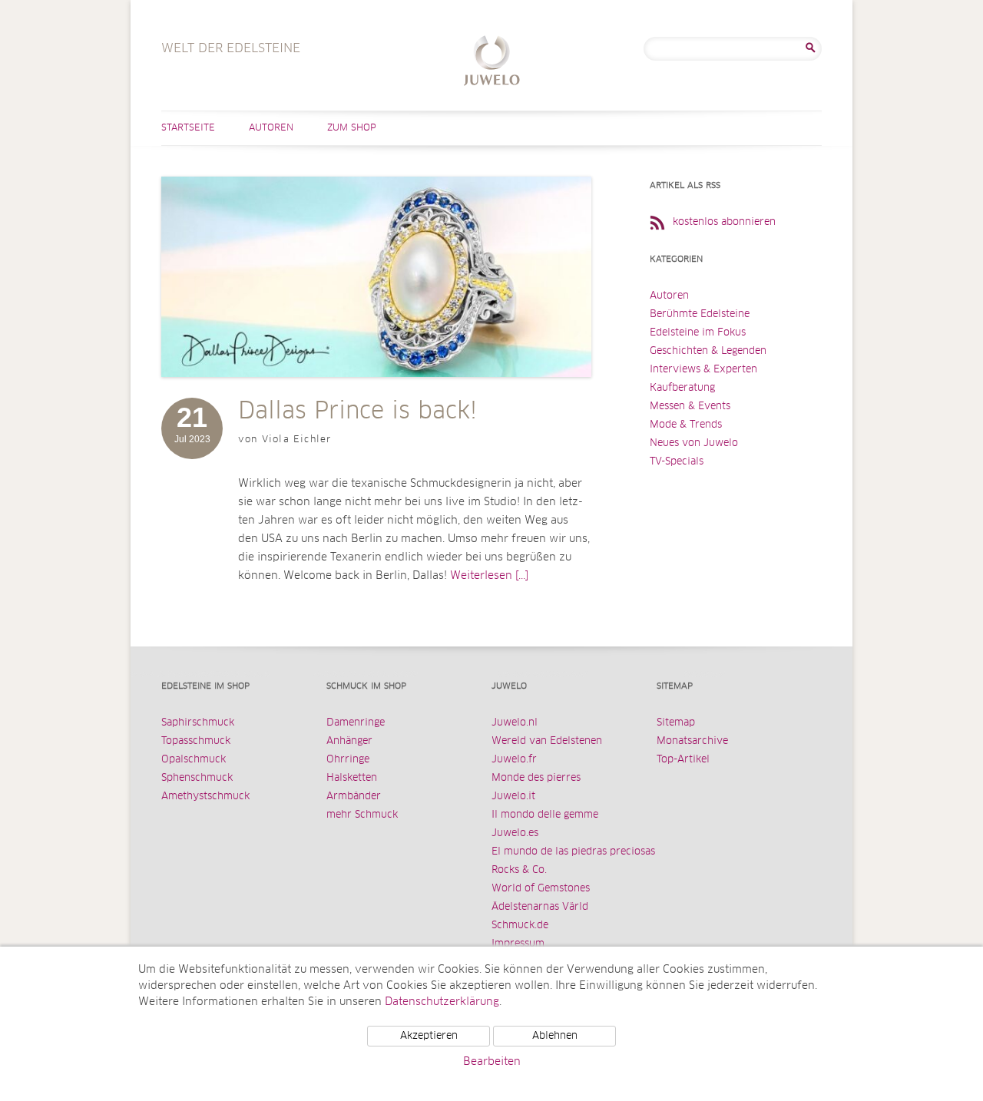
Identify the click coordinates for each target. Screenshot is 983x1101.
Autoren (271, 128)
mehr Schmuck (362, 815)
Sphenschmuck (197, 778)
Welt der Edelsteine (492, 62)
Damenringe (355, 723)
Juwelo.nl (515, 723)
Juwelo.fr (514, 760)
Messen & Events (690, 407)
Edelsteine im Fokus (698, 333)
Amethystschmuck (205, 797)
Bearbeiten (492, 1061)
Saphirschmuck (197, 723)
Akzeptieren (429, 1036)
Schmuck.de (520, 926)
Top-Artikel (683, 760)
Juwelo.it (513, 797)
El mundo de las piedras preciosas (573, 852)
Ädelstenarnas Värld (540, 907)
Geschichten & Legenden (708, 351)
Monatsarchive (692, 741)
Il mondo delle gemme (545, 815)
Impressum (518, 944)
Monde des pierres (536, 778)
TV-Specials (676, 462)
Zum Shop (351, 128)
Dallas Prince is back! (357, 411)
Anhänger (349, 741)
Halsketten (351, 778)
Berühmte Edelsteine (700, 314)
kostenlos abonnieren (724, 222)
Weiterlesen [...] (489, 575)
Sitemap (676, 723)
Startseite (188, 128)
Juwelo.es (515, 833)
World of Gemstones (541, 889)
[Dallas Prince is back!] (376, 392)
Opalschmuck (193, 760)
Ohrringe (347, 760)
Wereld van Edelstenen (547, 741)
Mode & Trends (686, 425)
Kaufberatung (682, 388)
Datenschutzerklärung (442, 1002)
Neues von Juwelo (694, 443)
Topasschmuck (195, 741)
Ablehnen (555, 1036)
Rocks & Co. (519, 870)
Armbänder (353, 797)
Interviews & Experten (703, 370)
